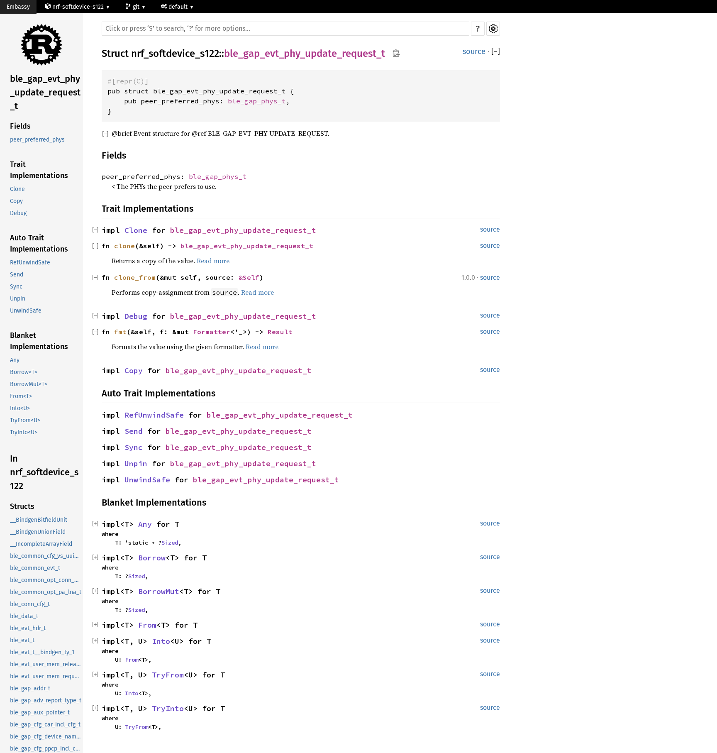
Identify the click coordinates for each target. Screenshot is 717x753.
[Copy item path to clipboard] (396, 54)
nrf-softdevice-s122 (78, 6)
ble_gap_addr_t (30, 688)
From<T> (21, 396)
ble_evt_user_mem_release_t (46, 664)
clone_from (135, 277)
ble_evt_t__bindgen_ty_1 (42, 652)
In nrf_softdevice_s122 (44, 472)
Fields (20, 126)
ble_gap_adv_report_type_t (45, 700)
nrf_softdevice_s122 (175, 53)
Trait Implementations (39, 170)
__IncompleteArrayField (41, 544)
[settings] (493, 29)
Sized (169, 542)
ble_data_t (24, 616)
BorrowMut (158, 591)
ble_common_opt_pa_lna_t (45, 592)
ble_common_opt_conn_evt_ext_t (46, 580)
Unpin (17, 298)
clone (124, 246)
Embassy (18, 6)
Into (161, 641)
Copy (16, 201)
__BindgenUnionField (38, 531)
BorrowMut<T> (28, 384)
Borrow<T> (23, 372)
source (474, 51)
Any (15, 360)
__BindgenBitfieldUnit (38, 519)
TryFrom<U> (25, 420)
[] (495, 51)
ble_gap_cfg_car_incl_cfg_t (45, 724)
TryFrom (168, 675)
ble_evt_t (22, 640)
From (147, 625)
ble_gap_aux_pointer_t (40, 712)
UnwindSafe (25, 310)
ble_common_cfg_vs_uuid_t (46, 556)
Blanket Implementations (39, 341)
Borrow (152, 557)
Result (280, 332)
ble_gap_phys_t (257, 101)
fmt (120, 332)
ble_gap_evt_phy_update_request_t (45, 92)
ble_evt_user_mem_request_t (46, 676)
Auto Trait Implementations (39, 243)
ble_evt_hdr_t (28, 628)
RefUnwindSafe (30, 262)
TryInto (168, 708)
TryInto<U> (23, 432)
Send (16, 274)
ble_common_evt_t (35, 568)
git (137, 6)
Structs (22, 506)
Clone (17, 189)
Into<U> (20, 408)
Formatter (211, 332)
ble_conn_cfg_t (30, 604)
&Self (249, 277)
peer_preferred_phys (37, 139)
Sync (16, 286)
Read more (213, 260)
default (178, 6)
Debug (18, 213)
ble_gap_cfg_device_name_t (46, 736)
